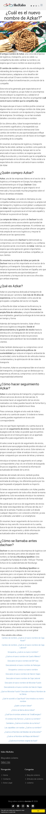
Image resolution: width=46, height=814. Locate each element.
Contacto (6, 779)
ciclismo (29, 783)
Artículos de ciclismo (34, 779)
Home (5, 775)
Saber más (5, 762)
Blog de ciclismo (33, 775)
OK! (38, 811)
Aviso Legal (7, 783)
